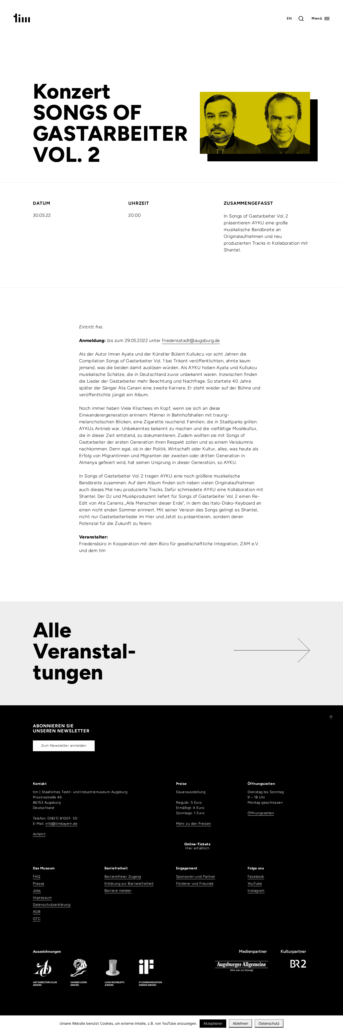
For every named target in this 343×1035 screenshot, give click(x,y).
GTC (36, 919)
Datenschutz (269, 1023)
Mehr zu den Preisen (193, 823)
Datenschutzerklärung (51, 905)
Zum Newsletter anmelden (63, 745)
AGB (36, 912)
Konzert (72, 91)
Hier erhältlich (197, 846)
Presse (38, 883)
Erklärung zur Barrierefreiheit (129, 883)
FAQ (36, 876)
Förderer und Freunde (194, 883)
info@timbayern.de (61, 823)
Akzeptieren (212, 1023)
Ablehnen (240, 1023)
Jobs (37, 890)
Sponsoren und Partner (195, 876)
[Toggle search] (301, 18)
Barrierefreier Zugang (122, 876)
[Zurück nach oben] (328, 717)
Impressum (42, 897)
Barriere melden (118, 890)
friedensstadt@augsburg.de (191, 340)
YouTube (255, 883)
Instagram (256, 890)
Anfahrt (39, 834)
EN (289, 18)
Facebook (256, 876)
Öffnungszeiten (261, 813)
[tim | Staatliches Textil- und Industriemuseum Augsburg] (22, 21)
